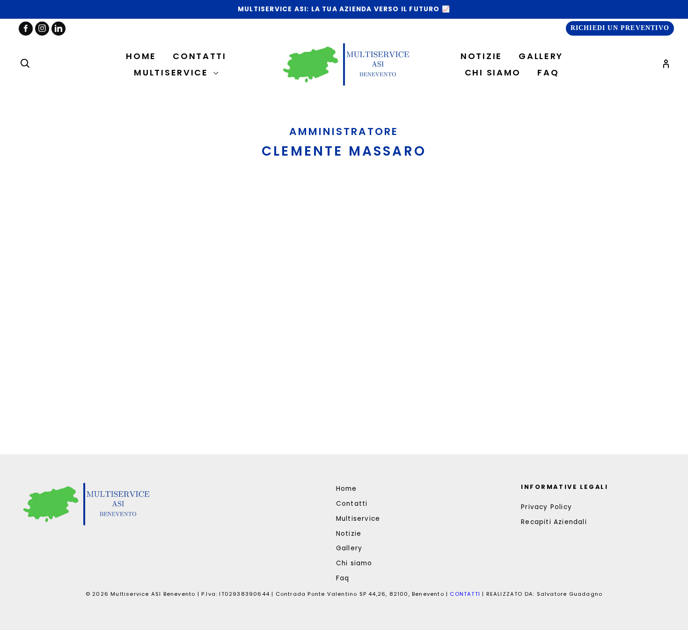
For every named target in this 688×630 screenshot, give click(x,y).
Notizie (481, 56)
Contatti (200, 56)
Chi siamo (493, 72)
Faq (548, 72)
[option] (344, 9)
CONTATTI (466, 594)
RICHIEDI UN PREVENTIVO (620, 27)
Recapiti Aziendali (554, 522)
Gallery (541, 56)
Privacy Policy (546, 506)
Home (141, 56)
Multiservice (172, 72)
